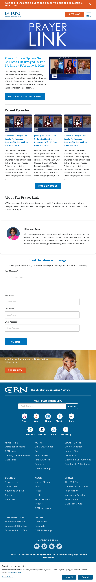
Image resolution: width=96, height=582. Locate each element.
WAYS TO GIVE (73, 442)
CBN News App (43, 508)
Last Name (9, 308)
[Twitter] (59, 546)
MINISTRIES (11, 442)
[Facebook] (44, 546)
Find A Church (42, 459)
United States (42, 482)
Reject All (85, 577)
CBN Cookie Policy (14, 572)
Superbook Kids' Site (16, 530)
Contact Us (11, 486)
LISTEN (39, 517)
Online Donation (74, 446)
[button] (87, 14)
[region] (48, 572)
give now (74, 14)
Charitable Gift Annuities (78, 459)
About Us (10, 499)
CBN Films (10, 459)
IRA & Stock (71, 455)
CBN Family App (73, 503)
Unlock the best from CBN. (48, 400)
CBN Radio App (43, 530)
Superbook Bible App (16, 526)
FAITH (38, 442)
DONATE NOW (15, 370)
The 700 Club (72, 482)
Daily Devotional (44, 446)
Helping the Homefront (17, 455)
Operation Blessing (15, 446)
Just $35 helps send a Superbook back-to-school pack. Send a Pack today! (44, 4)
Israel (38, 490)
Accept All (69, 577)
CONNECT (11, 478)
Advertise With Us (14, 490)
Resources (40, 464)
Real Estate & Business (77, 464)
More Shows (71, 499)
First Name (9, 295)
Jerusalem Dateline (75, 495)
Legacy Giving (72, 451)
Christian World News (76, 486)
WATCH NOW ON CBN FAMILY (25, 96)
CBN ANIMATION (14, 517)
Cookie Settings (7, 577)
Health (38, 495)
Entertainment (42, 499)
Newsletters (11, 482)
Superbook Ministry (15, 521)
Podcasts (40, 526)
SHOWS (69, 478)
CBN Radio (41, 521)
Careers (9, 495)
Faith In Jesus (42, 455)
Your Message (11, 271)
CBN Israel (10, 451)
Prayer (38, 451)
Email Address (11, 322)
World (38, 486)
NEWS (38, 478)
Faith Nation (71, 490)
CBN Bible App (43, 468)
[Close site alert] (90, 4)
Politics (39, 503)
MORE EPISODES (48, 185)
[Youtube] (37, 546)
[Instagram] (52, 546)
